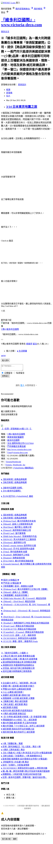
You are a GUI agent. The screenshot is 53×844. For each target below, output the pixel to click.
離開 (14, 839)
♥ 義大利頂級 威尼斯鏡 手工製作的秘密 (19, 723)
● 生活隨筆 (22, 351)
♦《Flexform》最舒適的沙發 (13, 542)
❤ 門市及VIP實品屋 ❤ (11, 583)
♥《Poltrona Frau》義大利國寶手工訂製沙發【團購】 (24, 589)
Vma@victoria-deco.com (17, 452)
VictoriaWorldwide (13, 462)
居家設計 (22, 85)
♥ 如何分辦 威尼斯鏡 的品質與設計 (17, 710)
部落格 (9, 93)
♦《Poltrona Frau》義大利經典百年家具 (18, 521)
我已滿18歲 (6, 839)
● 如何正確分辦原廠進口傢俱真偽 (16, 671)
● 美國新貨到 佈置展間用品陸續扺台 (17, 665)
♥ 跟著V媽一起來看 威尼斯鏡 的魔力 (17, 686)
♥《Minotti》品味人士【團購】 (15, 592)
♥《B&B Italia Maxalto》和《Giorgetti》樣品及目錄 (23, 598)
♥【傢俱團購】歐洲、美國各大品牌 (17, 586)
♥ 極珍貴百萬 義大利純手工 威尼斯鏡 (18, 732)
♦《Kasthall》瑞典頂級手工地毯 (15, 555)
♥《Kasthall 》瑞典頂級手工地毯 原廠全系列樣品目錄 (25, 623)
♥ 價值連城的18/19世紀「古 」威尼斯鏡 (19, 720)
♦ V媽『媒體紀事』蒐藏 (12, 743)
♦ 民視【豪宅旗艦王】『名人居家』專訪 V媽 (21, 747)
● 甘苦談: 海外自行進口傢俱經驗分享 (18, 668)
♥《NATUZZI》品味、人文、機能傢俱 (18, 635)
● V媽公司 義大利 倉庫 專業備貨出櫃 (18, 656)
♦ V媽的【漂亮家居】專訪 (13, 750)
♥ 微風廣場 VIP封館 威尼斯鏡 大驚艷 (17, 698)
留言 (35, 344)
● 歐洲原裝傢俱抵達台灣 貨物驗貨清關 (18, 662)
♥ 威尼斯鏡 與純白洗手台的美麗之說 (17, 729)
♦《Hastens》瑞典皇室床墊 (13, 558)
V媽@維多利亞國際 (10, 329)
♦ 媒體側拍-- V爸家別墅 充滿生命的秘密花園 (21, 774)
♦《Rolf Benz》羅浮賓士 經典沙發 (16, 527)
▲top (3, 355)
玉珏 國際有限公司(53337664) (20, 443)
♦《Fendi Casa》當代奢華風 (13, 533)
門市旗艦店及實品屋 (16, 446)
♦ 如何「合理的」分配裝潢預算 (15, 765)
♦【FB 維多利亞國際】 (11, 491)
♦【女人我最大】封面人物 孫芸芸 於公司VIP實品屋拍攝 (26, 753)
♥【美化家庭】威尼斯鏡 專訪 (14, 704)
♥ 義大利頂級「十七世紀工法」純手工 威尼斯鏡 (23, 726)
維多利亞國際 (13, 440)
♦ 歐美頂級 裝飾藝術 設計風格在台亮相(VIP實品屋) (24, 759)
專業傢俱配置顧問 (15, 437)
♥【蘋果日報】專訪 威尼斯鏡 (14, 701)
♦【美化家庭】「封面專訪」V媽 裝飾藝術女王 (21, 756)
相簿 (8, 90)
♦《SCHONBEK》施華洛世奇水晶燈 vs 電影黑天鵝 (24, 768)
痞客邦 (29, 344)
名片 (8, 96)
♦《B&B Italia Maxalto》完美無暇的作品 (19, 536)
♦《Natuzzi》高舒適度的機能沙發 (16, 530)
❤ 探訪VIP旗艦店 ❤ (10, 580)
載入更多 (5, 360)
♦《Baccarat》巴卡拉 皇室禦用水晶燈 (17, 549)
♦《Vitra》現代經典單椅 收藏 (14, 552)
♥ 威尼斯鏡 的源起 (9, 707)
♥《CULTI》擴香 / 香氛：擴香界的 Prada (19, 641)
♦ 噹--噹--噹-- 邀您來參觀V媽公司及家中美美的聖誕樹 (25, 771)
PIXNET (12, 806)
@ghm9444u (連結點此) (23, 468)
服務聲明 (27, 808)
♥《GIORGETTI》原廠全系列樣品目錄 (18, 629)
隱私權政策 (45, 806)
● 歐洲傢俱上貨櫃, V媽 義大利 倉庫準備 (19, 659)
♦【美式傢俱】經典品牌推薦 (14, 482)
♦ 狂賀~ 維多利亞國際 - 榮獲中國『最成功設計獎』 (24, 777)
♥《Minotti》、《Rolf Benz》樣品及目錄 (18, 601)
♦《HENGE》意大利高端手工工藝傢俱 (18, 539)
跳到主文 (5, 32)
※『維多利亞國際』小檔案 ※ (14, 653)
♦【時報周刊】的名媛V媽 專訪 (15, 762)
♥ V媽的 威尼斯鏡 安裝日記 (13, 714)
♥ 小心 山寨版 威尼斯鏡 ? (12, 692)
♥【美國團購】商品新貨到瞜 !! (15, 595)
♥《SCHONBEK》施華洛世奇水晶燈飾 (18, 638)
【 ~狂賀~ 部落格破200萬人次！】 (16, 429)
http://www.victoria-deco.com (19, 449)
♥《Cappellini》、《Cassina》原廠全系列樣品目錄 (22, 632)
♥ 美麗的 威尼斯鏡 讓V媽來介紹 (15, 695)
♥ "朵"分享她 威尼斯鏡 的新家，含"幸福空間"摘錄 (24, 717)
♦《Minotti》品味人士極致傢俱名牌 (17, 524)
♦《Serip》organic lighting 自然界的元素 (18, 546)
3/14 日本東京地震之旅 (21, 106)
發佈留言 (5, 376)
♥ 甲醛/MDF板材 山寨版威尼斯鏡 (16, 689)
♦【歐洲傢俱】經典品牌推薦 (14, 479)
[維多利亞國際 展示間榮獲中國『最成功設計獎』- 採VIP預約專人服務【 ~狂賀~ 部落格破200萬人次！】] (2, 426)
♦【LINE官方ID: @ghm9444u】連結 (17, 496)
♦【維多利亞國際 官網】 (12, 488)
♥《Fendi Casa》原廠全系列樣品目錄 (17, 626)
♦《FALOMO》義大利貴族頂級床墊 (17, 561)
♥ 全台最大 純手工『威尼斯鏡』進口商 (18, 683)
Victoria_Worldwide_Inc (15, 465)
